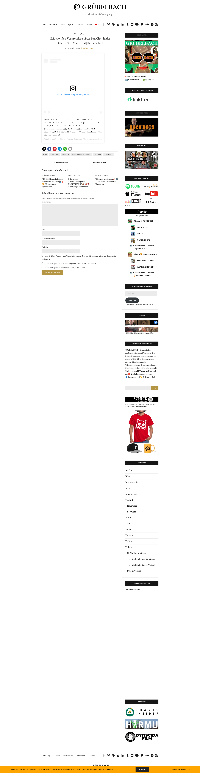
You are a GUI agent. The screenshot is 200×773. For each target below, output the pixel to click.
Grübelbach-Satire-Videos (142, 565)
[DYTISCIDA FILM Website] (141, 737)
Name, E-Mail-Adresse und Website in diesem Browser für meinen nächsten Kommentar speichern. (79, 257)
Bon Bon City (54, 154)
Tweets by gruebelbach (132, 589)
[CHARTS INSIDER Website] (141, 712)
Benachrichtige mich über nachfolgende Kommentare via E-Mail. (70, 263)
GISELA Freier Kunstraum (81, 154)
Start (44, 25)
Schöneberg (108, 154)
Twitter (129, 541)
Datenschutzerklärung (180, 769)
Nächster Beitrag (99, 163)
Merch (89, 25)
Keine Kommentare (88, 48)
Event (83, 34)
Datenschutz (81, 756)
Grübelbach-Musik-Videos (142, 559)
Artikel (128, 470)
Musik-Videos (134, 571)
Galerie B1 (65, 154)
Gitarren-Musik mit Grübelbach (71, 139)
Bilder (76, 34)
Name (45, 229)
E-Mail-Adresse (49, 238)
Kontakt (79, 25)
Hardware (132, 506)
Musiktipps (131, 494)
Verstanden (142, 769)
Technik (129, 500)
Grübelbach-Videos (136, 553)
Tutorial (129, 535)
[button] (44, 149)
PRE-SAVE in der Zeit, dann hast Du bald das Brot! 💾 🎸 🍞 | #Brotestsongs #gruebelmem (53, 183)
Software (131, 512)
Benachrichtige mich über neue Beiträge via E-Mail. (64, 267)
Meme (128, 488)
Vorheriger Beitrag (60, 163)
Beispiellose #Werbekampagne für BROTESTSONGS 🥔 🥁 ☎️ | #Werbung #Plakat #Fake (79, 183)
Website (45, 247)
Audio (128, 517)
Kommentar (47, 202)
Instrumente (131, 482)
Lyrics (70, 25)
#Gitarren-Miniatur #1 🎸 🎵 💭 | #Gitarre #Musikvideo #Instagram (106, 182)
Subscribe (132, 300)
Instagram (97, 154)
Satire (128, 529)
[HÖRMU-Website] (141, 724)
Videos (62, 25)
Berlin (45, 154)
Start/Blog (46, 756)
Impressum (68, 756)
